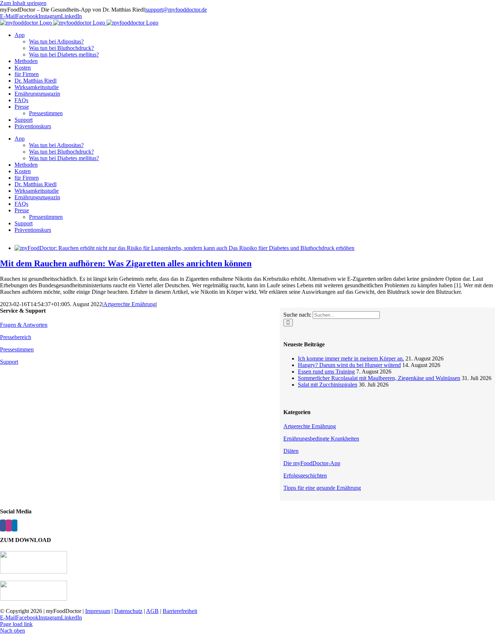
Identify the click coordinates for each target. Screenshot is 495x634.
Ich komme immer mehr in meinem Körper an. (351, 358)
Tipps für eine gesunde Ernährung (322, 488)
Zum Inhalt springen (23, 3)
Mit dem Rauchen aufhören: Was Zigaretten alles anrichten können (125, 263)
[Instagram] (9, 525)
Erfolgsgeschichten (305, 475)
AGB (152, 611)
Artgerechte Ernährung (129, 304)
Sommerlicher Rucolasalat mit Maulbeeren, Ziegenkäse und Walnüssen (379, 378)
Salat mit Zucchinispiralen (327, 384)
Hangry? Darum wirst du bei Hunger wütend (349, 365)
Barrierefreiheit (180, 611)
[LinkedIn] (14, 525)
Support (9, 362)
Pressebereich (15, 337)
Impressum (97, 611)
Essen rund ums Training (326, 371)
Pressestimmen (17, 349)
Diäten (291, 451)
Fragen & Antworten (23, 325)
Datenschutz (128, 611)
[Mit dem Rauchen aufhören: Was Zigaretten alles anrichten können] (184, 248)
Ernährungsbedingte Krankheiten (321, 438)
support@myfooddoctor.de (176, 10)
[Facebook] (3, 525)
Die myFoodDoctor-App (311, 463)
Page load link (16, 624)
